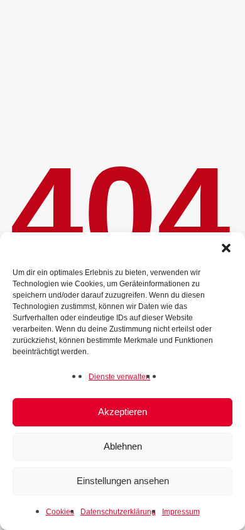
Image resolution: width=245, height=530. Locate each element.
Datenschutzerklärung (118, 511)
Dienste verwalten (119, 376)
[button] (226, 248)
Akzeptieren (122, 411)
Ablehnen (123, 446)
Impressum (181, 511)
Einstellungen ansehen (123, 480)
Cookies (60, 511)
